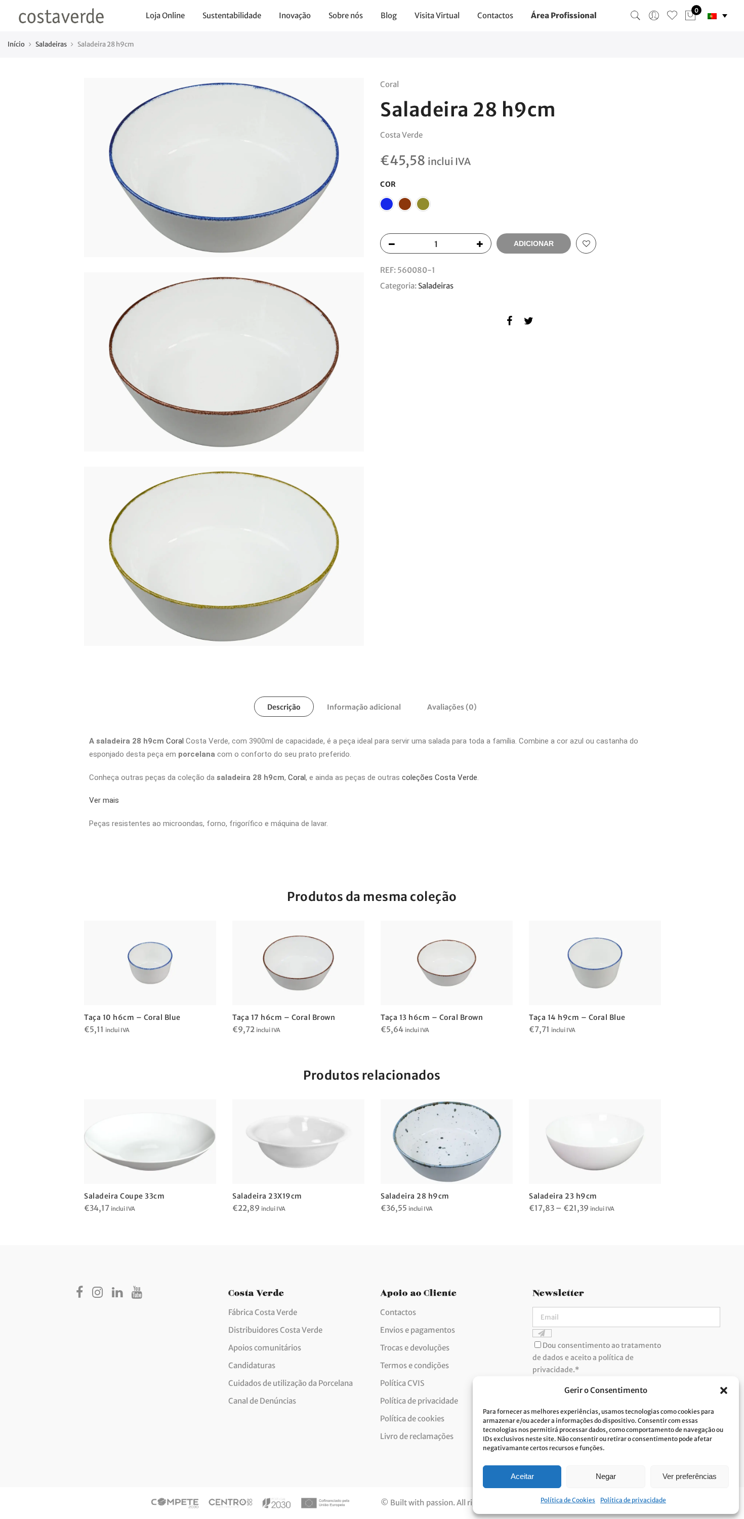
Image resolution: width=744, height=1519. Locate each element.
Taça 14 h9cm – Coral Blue (577, 1017)
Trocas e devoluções (414, 1347)
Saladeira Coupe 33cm (124, 1196)
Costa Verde (401, 135)
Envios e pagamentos (417, 1330)
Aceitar (522, 1476)
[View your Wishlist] (672, 15)
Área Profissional (564, 15)
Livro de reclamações (416, 1436)
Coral (175, 741)
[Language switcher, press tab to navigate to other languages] (717, 16)
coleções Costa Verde (439, 777)
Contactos (495, 15)
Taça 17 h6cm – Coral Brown (283, 1017)
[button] (724, 1390)
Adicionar (534, 243)
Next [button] (650, 1149)
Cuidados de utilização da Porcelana (290, 1383)
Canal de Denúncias (262, 1401)
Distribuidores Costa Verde (275, 1330)
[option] (150, 978)
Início (16, 44)
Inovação (295, 15)
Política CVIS (402, 1383)
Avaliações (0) (452, 707)
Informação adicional (364, 707)
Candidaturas (251, 1365)
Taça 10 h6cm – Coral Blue (132, 1017)
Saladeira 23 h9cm (563, 1196)
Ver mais (104, 800)
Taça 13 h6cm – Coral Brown (432, 1017)
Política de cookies (412, 1418)
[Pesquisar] (636, 15)
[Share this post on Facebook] (509, 323)
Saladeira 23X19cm (267, 1196)
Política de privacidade (633, 1500)
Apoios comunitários (264, 1347)
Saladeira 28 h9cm (415, 1196)
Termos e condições (414, 1365)
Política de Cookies (568, 1500)
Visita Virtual (437, 15)
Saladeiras (51, 44)
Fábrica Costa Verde (262, 1312)
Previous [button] (93, 1149)
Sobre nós (345, 15)
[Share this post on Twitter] (528, 323)
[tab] (284, 706)
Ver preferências (690, 1476)
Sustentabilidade (231, 15)
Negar (606, 1476)
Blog (389, 15)
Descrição (284, 707)
